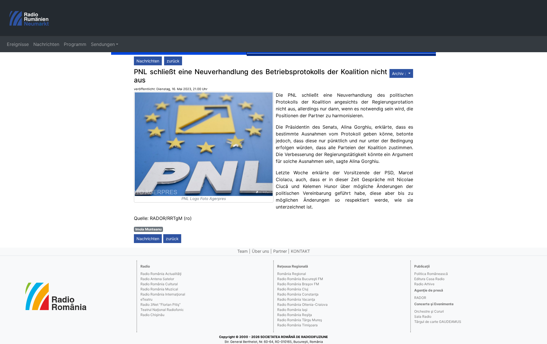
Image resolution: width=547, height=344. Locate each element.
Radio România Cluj (292, 289)
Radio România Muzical (159, 289)
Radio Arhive (424, 284)
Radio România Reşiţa (294, 315)
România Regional (291, 274)
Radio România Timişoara (297, 325)
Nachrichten (46, 44)
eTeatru (146, 299)
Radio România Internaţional (162, 294)
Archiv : (399, 73)
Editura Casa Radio (429, 279)
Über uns (260, 251)
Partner (280, 251)
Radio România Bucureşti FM (300, 279)
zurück (173, 60)
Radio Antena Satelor (157, 279)
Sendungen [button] (103, 44)
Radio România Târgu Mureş (299, 320)
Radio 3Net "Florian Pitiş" (160, 304)
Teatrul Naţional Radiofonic (162, 309)
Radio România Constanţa (298, 294)
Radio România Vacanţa (296, 299)
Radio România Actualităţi (160, 274)
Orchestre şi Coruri (429, 311)
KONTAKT (300, 251)
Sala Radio (422, 316)
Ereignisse (18, 44)
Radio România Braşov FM (298, 284)
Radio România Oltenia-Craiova (302, 304)
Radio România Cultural (159, 284)
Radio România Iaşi (292, 309)
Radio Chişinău (152, 315)
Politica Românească (431, 274)
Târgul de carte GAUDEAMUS (437, 321)
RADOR (420, 298)
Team (242, 251)
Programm (75, 44)
